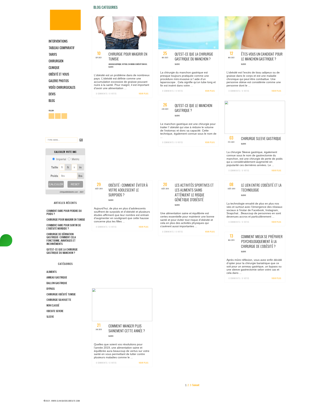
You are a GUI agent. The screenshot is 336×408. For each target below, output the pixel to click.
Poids (54, 176)
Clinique (54, 67)
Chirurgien (56, 61)
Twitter (58, 116)
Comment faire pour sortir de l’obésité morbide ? (63, 226)
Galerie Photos (59, 80)
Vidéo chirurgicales (62, 87)
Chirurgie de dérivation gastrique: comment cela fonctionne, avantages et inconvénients (61, 239)
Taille (54, 167)
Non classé (52, 305)
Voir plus (143, 93)
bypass (50, 288)
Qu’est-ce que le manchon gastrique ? (193, 108)
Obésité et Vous (59, 74)
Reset (75, 184)
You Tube (64, 116)
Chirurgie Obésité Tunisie (65, 20)
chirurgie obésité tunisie (61, 294)
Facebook (51, 116)
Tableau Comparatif (61, 47)
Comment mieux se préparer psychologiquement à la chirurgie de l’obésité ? (262, 241)
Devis (52, 94)
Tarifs (53, 54)
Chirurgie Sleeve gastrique (261, 138)
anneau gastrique (56, 277)
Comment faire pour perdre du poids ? (64, 212)
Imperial (61, 159)
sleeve (50, 316)
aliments (51, 272)
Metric (75, 159)
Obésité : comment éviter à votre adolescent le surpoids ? (128, 190)
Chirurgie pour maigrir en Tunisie (65, 219)
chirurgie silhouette (58, 300)
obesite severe (54, 311)
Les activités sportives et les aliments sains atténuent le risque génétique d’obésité (194, 192)
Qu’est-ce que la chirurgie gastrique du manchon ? (62, 251)
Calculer (56, 184)
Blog (52, 100)
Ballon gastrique (56, 283)
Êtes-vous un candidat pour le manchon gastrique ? (262, 56)
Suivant (196, 385)
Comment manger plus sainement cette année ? (126, 328)
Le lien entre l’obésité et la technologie (261, 187)
